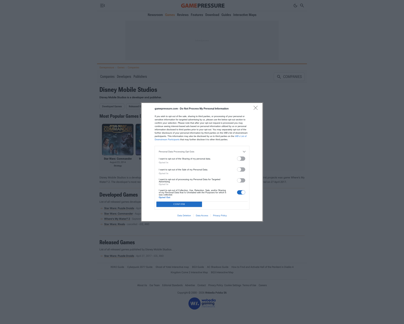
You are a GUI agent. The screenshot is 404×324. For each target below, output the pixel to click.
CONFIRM (179, 204)
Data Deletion (184, 215)
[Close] (257, 109)
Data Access (202, 215)
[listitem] (202, 151)
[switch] (241, 158)
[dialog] (202, 162)
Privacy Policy (220, 215)
